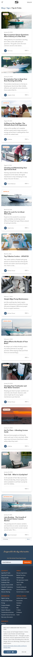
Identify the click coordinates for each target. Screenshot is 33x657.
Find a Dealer (4, 607)
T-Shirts (18, 610)
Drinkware (19, 612)
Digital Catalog (5, 598)
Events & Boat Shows (6, 600)
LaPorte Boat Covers (21, 598)
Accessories (19, 600)
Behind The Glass (20, 575)
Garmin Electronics (21, 589)
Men (17, 607)
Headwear (19, 603)
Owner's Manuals (5, 610)
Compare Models (5, 605)
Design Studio (4, 577)
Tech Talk (18, 585)
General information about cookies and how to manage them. (15, 646)
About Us (3, 623)
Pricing (3, 603)
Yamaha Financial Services (8, 614)
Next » (28, 539)
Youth (17, 614)
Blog (3, 8)
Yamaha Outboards (21, 587)
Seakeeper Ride (5, 582)
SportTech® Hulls (5, 573)
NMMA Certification (6, 589)
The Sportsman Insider (22, 580)
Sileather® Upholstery (7, 587)
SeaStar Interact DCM (7, 585)
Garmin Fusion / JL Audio (22, 592)
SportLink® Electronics (7, 575)
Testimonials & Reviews (7, 612)
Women (18, 605)
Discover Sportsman (21, 573)
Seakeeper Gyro (5, 580)
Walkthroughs (20, 577)
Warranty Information (7, 617)
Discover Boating (5, 592)
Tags (8, 8)
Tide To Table (19, 582)
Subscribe (27, 562)
